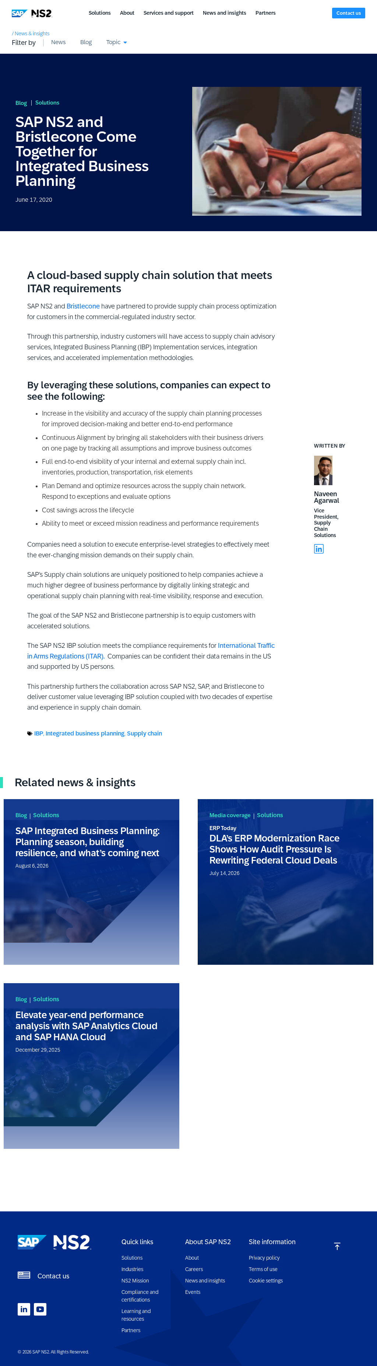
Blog (21, 103)
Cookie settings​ (266, 1281)
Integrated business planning (85, 733)
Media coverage (230, 815)
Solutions (47, 102)
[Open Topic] (125, 42)
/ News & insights (30, 33)
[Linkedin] (319, 549)
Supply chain (144, 733)
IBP (38, 733)
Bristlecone (83, 306)
